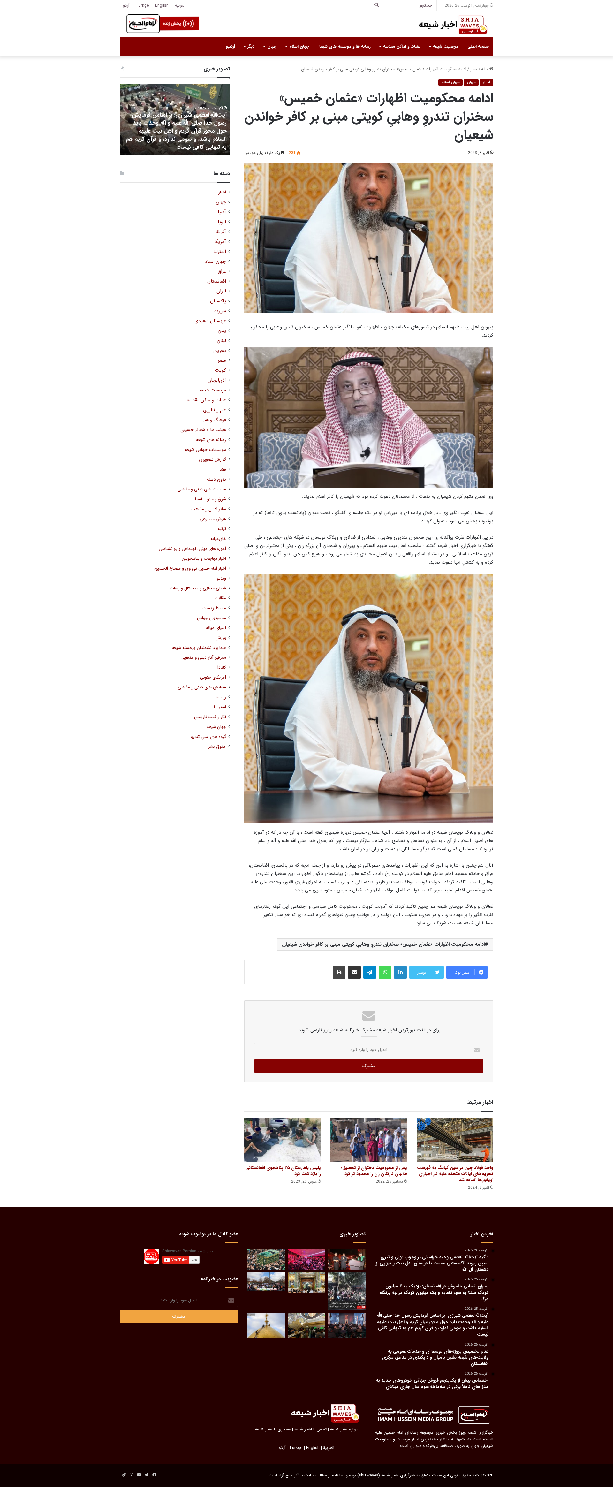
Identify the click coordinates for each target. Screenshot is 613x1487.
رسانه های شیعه (211, 439)
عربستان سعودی (210, 321)
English (162, 5)
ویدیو (221, 578)
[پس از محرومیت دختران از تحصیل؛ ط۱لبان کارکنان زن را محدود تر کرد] (368, 1139)
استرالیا (220, 707)
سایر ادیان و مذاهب (208, 509)
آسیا (222, 212)
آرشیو (230, 46)
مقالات (220, 598)
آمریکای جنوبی (213, 677)
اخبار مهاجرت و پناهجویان (204, 558)
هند (223, 469)
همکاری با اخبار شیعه (273, 1429)
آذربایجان (217, 380)
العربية (180, 5)
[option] (175, 119)
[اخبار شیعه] (447, 25)
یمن (222, 331)
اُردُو (126, 5)
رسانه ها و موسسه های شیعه (344, 46)
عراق (222, 271)
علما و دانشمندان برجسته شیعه (199, 647)
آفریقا (221, 232)
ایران (221, 291)
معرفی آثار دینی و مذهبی (203, 657)
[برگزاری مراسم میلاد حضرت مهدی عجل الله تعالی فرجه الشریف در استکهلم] (306, 1259)
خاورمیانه (218, 538)
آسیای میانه (216, 628)
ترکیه (222, 529)
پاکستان (218, 301)
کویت (220, 370)
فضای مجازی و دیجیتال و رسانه (198, 588)
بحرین (219, 350)
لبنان (221, 341)
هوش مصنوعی (213, 519)
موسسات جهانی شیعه (205, 449)
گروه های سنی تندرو (208, 736)
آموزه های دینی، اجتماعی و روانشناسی (192, 548)
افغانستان (216, 281)
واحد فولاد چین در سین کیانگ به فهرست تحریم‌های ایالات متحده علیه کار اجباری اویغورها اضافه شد (455, 1173)
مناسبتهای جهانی (211, 618)
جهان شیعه (216, 727)
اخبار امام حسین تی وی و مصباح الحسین (190, 568)
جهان (271, 46)
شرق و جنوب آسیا (210, 499)
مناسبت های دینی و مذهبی (202, 489)
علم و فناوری (214, 410)
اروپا (222, 222)
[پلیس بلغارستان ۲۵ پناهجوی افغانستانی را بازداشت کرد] (282, 1139)
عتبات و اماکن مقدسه (401, 46)
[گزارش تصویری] (347, 1291)
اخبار (474, 69)
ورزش (221, 637)
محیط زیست (214, 608)
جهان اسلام (299, 46)
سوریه (220, 311)
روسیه (221, 697)
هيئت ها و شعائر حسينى (203, 430)
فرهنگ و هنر (214, 420)
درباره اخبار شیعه (344, 1429)
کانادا (221, 667)
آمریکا (220, 242)
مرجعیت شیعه (445, 46)
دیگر (250, 46)
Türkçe (142, 5)
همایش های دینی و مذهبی (202, 687)
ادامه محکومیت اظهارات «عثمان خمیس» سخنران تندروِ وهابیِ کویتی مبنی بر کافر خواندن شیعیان (383, 944)
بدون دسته (216, 479)
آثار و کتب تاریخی (210, 717)
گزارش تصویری (212, 459)
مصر (222, 360)
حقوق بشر (217, 746)
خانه (485, 69)
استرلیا (219, 251)
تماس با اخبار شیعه (310, 1429)
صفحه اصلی (478, 46)
